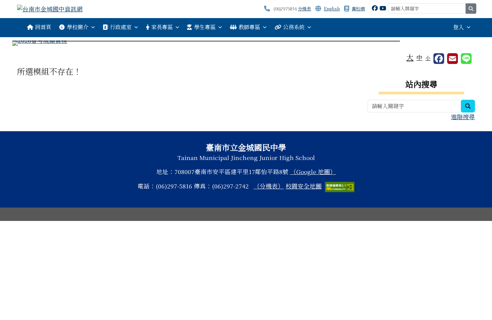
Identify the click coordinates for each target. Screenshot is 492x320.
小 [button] (427, 57)
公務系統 (294, 27)
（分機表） (269, 186)
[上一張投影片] (28, 44)
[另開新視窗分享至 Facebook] (438, 58)
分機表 (304, 8)
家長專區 (162, 27)
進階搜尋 (463, 116)
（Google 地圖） (313, 171)
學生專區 (205, 27)
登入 (458, 27)
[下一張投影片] (464, 44)
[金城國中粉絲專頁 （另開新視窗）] (375, 8)
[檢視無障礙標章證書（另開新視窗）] (339, 186)
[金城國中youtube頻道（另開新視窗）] (383, 8)
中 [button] (419, 57)
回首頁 (43, 27)
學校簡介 (77, 27)
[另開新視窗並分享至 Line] (466, 58)
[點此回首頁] (246, 43)
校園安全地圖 (303, 186)
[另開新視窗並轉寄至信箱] (452, 58)
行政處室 (121, 27)
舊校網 (358, 8)
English (332, 8)
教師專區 (249, 27)
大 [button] (409, 57)
